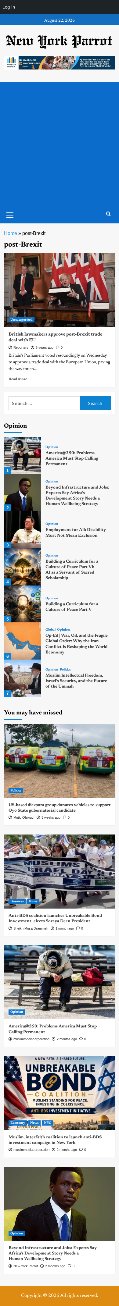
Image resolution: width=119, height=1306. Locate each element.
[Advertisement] (59, 144)
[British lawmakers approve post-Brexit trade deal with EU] (59, 290)
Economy (17, 1123)
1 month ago (65, 928)
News (33, 901)
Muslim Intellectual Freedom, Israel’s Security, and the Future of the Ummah (76, 681)
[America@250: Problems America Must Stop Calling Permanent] (22, 455)
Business (17, 901)
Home (10, 233)
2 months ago (67, 1039)
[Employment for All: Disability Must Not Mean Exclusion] (22, 529)
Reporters (20, 347)
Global (50, 630)
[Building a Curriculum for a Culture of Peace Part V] (22, 604)
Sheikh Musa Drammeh (30, 928)
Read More (18, 379)
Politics (65, 669)
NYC (47, 1123)
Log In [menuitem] (8, 6)
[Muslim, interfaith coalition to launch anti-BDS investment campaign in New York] (59, 1093)
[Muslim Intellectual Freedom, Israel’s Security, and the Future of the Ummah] (22, 678)
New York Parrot (25, 1266)
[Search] (108, 214)
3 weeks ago (50, 817)
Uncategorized (21, 320)
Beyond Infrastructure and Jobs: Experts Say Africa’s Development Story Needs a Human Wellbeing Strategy (53, 1253)
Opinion (51, 447)
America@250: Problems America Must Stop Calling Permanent (71, 458)
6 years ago (44, 347)
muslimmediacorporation (31, 1039)
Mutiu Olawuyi (23, 817)
